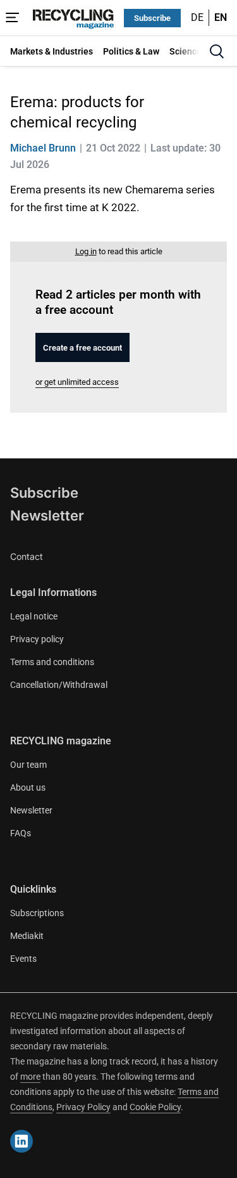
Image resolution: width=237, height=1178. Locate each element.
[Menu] (13, 17)
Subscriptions (37, 913)
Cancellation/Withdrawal (58, 685)
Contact (26, 556)
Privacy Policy (83, 1107)
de (197, 17)
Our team (28, 765)
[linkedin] (21, 1141)
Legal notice (34, 616)
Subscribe (152, 18)
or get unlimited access (77, 382)
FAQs (20, 833)
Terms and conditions (52, 662)
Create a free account (82, 348)
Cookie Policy (155, 1107)
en (220, 17)
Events (23, 959)
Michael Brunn (43, 148)
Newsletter (47, 515)
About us (28, 787)
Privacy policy (37, 639)
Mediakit (27, 936)
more (30, 1076)
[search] (217, 51)
